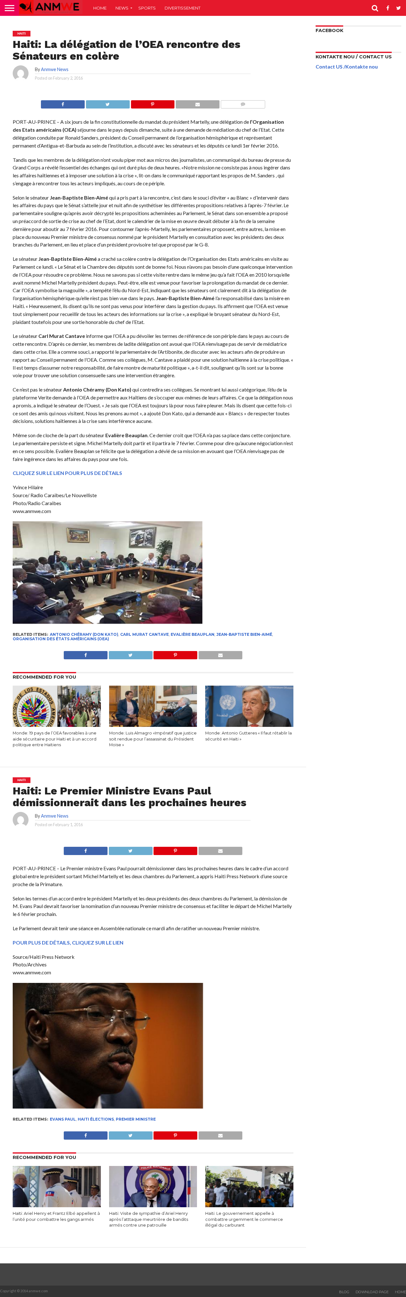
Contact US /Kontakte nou (347, 66)
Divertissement (182, 7)
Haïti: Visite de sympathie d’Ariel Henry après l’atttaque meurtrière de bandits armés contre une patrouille (148, 1219)
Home (100, 7)
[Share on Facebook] (63, 103)
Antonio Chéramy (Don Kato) (84, 634)
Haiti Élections (96, 1119)
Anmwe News (55, 69)
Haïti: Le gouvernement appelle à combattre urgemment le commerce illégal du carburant (244, 1219)
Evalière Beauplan (192, 634)
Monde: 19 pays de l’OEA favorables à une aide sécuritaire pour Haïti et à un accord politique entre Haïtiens (54, 739)
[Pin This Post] (153, 103)
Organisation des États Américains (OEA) (61, 638)
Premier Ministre (136, 1119)
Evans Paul (63, 1119)
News (121, 7)
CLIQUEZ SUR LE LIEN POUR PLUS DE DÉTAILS (67, 473)
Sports (147, 7)
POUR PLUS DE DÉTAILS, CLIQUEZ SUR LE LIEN (68, 942)
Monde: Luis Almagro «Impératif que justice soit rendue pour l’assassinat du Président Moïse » (153, 739)
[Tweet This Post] (108, 103)
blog (344, 1292)
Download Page (372, 1292)
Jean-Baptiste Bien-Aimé (244, 634)
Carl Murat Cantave (144, 634)
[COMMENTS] (242, 103)
